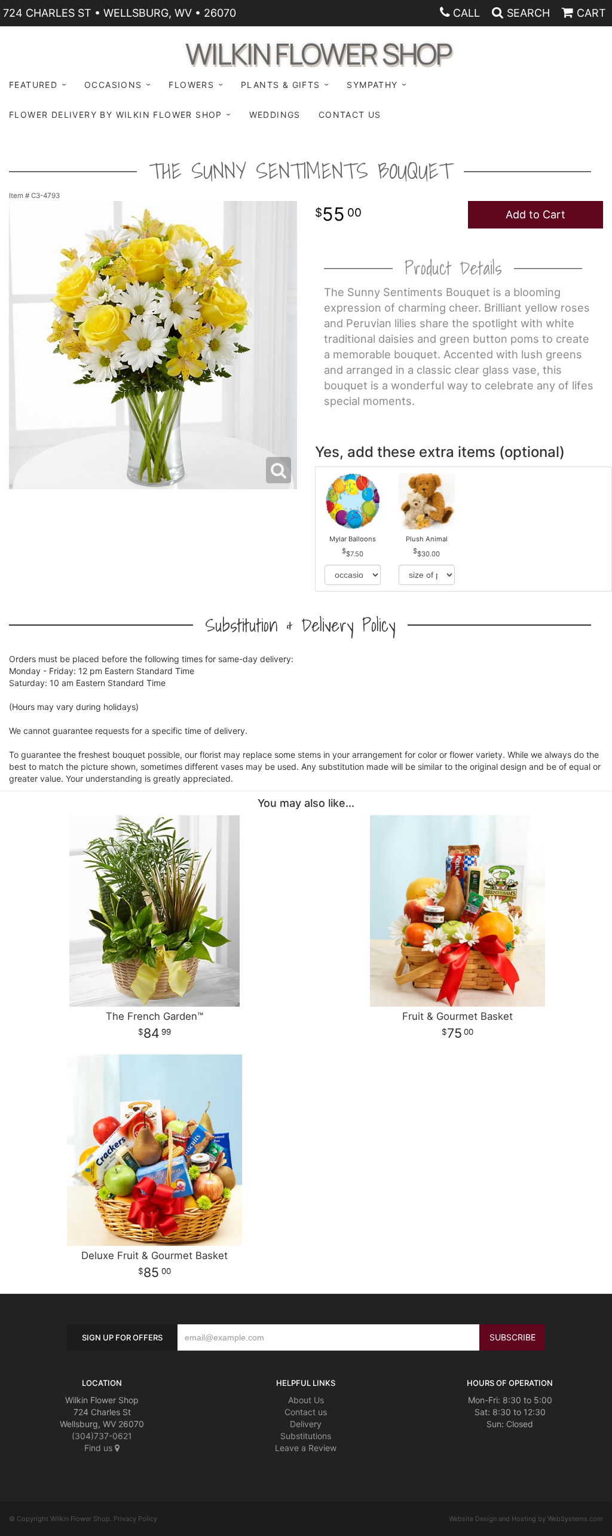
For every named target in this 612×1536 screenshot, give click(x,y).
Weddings (275, 114)
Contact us (305, 1412)
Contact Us (350, 114)
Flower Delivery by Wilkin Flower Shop (115, 114)
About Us (306, 1400)
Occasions (113, 85)
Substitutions (305, 1436)
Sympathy (372, 85)
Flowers (191, 85)
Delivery (306, 1424)
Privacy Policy (135, 1518)
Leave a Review (305, 1448)
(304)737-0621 (102, 1436)
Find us (99, 1448)
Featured (33, 85)
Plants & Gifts (280, 85)
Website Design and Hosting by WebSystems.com (526, 1518)
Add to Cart (535, 214)
